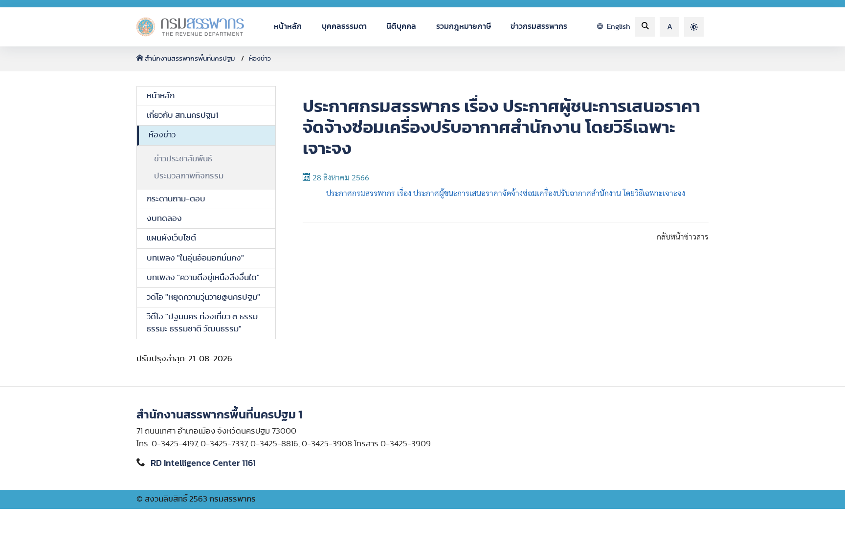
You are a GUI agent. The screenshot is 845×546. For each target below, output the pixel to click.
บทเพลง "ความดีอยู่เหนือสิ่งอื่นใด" (203, 278)
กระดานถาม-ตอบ (176, 199)
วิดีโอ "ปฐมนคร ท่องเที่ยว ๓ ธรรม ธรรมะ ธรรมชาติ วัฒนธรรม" (202, 323)
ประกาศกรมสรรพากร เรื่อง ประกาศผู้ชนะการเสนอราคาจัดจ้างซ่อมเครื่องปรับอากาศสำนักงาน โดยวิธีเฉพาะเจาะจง (505, 193)
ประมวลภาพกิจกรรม (188, 176)
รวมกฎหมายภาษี (463, 26)
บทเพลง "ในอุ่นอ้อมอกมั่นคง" (195, 258)
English (617, 26)
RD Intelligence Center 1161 (203, 463)
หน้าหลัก (288, 26)
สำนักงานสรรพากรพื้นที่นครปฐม (189, 58)
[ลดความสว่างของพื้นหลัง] (694, 27)
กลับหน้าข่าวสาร (683, 237)
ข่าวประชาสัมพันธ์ (183, 159)
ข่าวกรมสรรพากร (539, 26)
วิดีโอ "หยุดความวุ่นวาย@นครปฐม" (203, 297)
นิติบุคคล (401, 26)
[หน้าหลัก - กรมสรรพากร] (190, 27)
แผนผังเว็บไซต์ (171, 238)
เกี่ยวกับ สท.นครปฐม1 (182, 115)
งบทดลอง (164, 218)
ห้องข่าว (260, 58)
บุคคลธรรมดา (344, 26)
